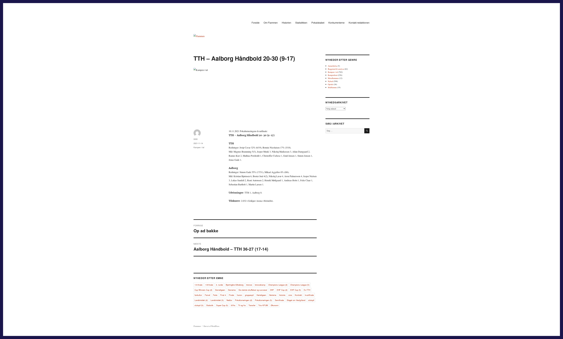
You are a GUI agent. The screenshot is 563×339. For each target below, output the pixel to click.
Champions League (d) (277, 284)
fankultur (198, 295)
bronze (249, 284)
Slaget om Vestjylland (296, 300)
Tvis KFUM (263, 305)
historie (282, 295)
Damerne (232, 290)
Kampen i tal (199, 147)
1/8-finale (209, 284)
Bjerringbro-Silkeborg (234, 284)
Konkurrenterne (336, 22)
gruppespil (249, 295)
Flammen (197, 326)
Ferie (215, 295)
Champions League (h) (299, 284)
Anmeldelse (332, 66)
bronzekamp (260, 284)
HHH (195, 139)
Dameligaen (220, 290)
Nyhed (330, 81)
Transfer (252, 305)
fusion (239, 295)
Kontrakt (298, 295)
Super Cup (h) (222, 305)
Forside (256, 22)
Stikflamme (332, 87)
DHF (272, 290)
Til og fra (242, 305)
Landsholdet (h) (217, 300)
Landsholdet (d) (201, 300)
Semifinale (279, 300)
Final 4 (223, 295)
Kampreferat (333, 75)
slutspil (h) (199, 305)
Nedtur (229, 300)
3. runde (219, 284)
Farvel (207, 295)
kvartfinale (309, 295)
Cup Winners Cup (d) (203, 290)
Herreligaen (261, 295)
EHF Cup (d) (282, 290)
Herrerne (272, 295)
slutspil (311, 300)
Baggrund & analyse (336, 69)
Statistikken (301, 22)
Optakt (330, 84)
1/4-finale (198, 284)
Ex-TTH (307, 290)
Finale (231, 295)
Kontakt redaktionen (359, 22)
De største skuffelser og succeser (253, 290)
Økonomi (274, 305)
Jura (290, 295)
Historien (286, 22)
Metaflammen (333, 78)
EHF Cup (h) (295, 290)
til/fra (233, 305)
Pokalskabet (317, 22)
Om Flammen (271, 22)
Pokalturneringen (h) (263, 300)
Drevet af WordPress (211, 326)
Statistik (209, 305)
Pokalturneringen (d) (243, 300)
